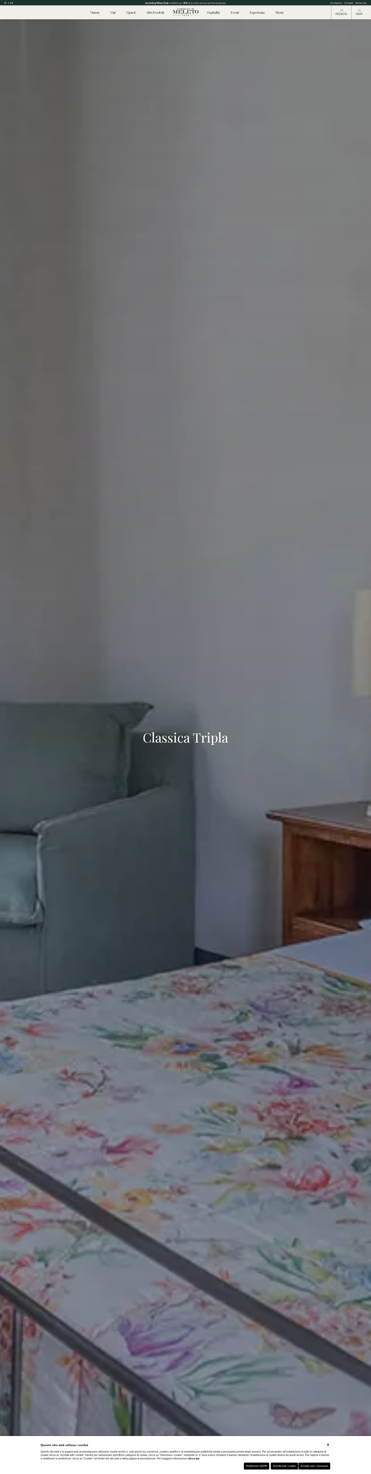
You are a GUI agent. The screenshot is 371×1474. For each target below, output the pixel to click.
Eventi (235, 12)
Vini (113, 12)
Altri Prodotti (155, 12)
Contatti (348, 2)
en (11, 2)
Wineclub (361, 2)
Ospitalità (213, 12)
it (5, 2)
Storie (280, 12)
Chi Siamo (336, 2)
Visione (95, 12)
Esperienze (257, 12)
